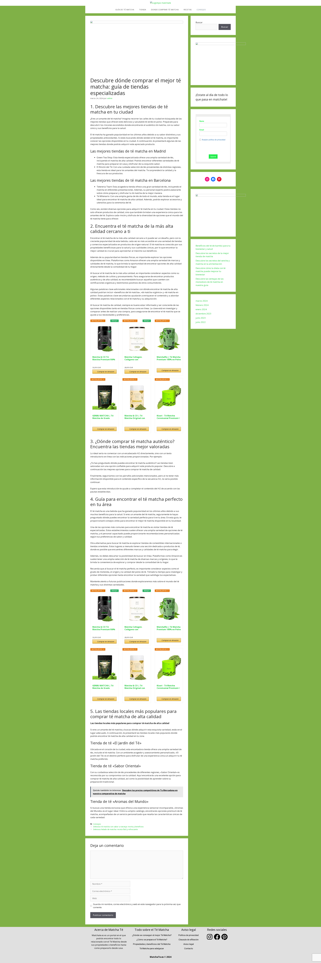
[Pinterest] (219, 179)
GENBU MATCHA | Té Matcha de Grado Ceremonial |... (102, 416)
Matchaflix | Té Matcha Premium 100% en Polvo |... (169, 358)
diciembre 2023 (203, 313)
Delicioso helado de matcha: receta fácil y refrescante (115, 829)
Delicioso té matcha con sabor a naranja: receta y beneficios (118, 826)
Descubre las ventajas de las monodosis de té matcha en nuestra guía (210, 282)
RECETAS (188, 9)
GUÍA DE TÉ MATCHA (124, 9)
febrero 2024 (202, 305)
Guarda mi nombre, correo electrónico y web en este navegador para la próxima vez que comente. (137, 906)
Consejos (97, 824)
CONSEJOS (201, 9)
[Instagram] (207, 179)
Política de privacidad (188, 935)
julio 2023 (201, 317)
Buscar (199, 22)
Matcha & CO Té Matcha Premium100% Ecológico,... (103, 358)
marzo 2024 (202, 300)
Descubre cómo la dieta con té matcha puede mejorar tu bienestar (210, 271)
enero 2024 (201, 309)
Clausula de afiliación (188, 939)
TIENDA (142, 9)
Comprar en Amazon (105, 371)
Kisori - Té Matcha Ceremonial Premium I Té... (168, 416)
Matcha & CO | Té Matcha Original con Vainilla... (135, 416)
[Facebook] (213, 179)
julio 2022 (201, 322)
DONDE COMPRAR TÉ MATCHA (165, 9)
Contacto (188, 948)
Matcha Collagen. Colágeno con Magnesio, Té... (133, 358)
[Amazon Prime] (113, 363)
